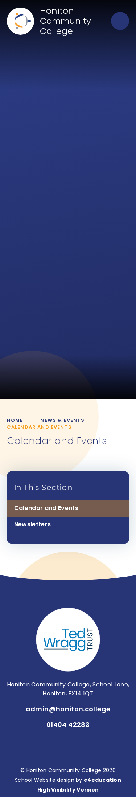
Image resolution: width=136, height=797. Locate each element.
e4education (102, 780)
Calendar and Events (39, 427)
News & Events (62, 420)
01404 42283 (68, 724)
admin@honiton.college (68, 709)
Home (15, 420)
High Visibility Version (68, 789)
